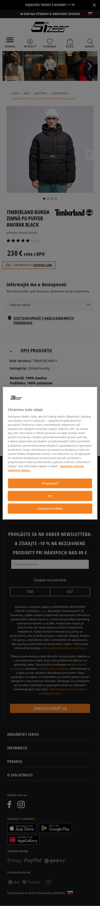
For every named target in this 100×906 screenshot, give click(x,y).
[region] (49, 452)
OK (50, 496)
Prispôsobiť (50, 483)
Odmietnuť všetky (49, 508)
